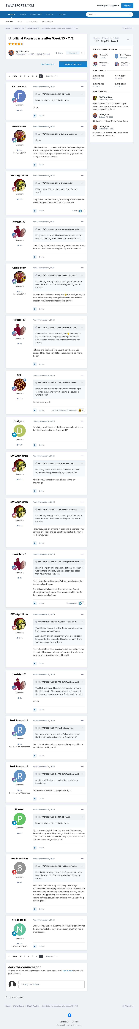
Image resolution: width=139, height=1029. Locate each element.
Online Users (32, 21)
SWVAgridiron (19, 175)
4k (20, 245)
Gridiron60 (19, 126)
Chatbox (50, 14)
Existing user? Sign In (107, 5)
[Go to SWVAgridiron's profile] (20, 185)
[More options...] (82, 86)
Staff (20, 21)
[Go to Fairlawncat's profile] (20, 96)
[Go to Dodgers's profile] (20, 431)
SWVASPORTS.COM (20, 5)
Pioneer (19, 809)
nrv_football (19, 919)
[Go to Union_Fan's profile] (11, 53)
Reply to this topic (73, 64)
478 (20, 445)
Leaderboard (47, 21)
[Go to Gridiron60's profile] (20, 136)
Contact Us (64, 1022)
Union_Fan (24, 51)
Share (60, 53)
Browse (11, 14)
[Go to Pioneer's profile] (20, 819)
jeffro (54, 410)
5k (20, 744)
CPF (64, 94)
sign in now (68, 971)
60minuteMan (19, 858)
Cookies (75, 1022)
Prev (15, 76)
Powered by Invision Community (69, 1025)
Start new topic (48, 64)
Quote (41, 115)
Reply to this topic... (32, 984)
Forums (9, 21)
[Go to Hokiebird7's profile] (20, 231)
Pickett (64, 183)
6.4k (20, 150)
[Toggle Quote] (36, 94)
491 (20, 833)
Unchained (104, 63)
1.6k (20, 110)
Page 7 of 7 (51, 76)
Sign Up (127, 5)
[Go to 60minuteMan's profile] (20, 868)
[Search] (130, 14)
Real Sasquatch (19, 720)
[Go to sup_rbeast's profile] (117, 64)
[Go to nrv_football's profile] (20, 929)
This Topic (119, 14)
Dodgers (19, 421)
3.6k (20, 199)
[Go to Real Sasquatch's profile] (20, 730)
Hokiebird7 (19, 221)
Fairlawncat (19, 86)
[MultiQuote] (35, 116)
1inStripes (61, 410)
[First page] (9, 76)
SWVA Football (43, 54)
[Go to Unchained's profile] (95, 64)
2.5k (20, 399)
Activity (23, 14)
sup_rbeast (126, 63)
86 (20, 882)
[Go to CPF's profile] (20, 385)
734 (20, 943)
